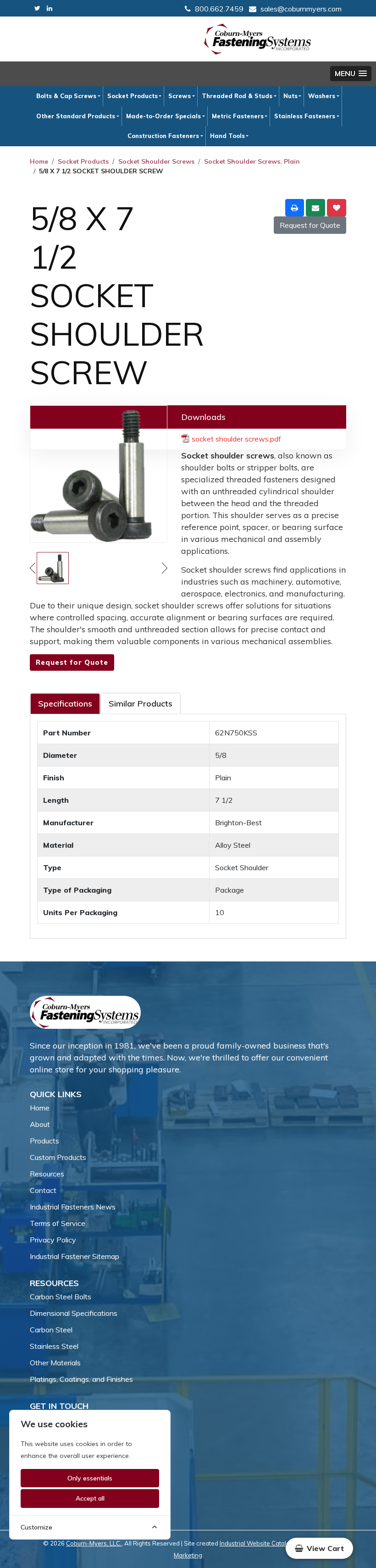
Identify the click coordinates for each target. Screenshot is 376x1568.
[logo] (257, 39)
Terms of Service (57, 1223)
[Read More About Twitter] (37, 8)
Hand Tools (227, 135)
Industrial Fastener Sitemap (74, 1256)
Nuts (290, 95)
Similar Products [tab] (140, 703)
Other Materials (55, 1362)
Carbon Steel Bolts (60, 1296)
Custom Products (58, 1157)
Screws (179, 95)
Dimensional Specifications (73, 1313)
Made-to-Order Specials (163, 116)
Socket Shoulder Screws (156, 161)
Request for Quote (310, 225)
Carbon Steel (51, 1329)
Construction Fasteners (163, 135)
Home (39, 161)
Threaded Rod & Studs (237, 95)
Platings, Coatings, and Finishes (81, 1379)
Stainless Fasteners (304, 116)
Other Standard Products (75, 116)
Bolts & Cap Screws (66, 95)
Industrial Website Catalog (256, 1543)
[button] (350, 73)
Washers (321, 95)
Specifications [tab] (65, 703)
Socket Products (132, 95)
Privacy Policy (53, 1239)
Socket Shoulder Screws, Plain (252, 161)
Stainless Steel (54, 1346)
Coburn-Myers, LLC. (94, 1543)
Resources (47, 1173)
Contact (43, 1190)
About (40, 1124)
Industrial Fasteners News (73, 1206)
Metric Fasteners (238, 116)
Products (44, 1140)
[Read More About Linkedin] (49, 8)
